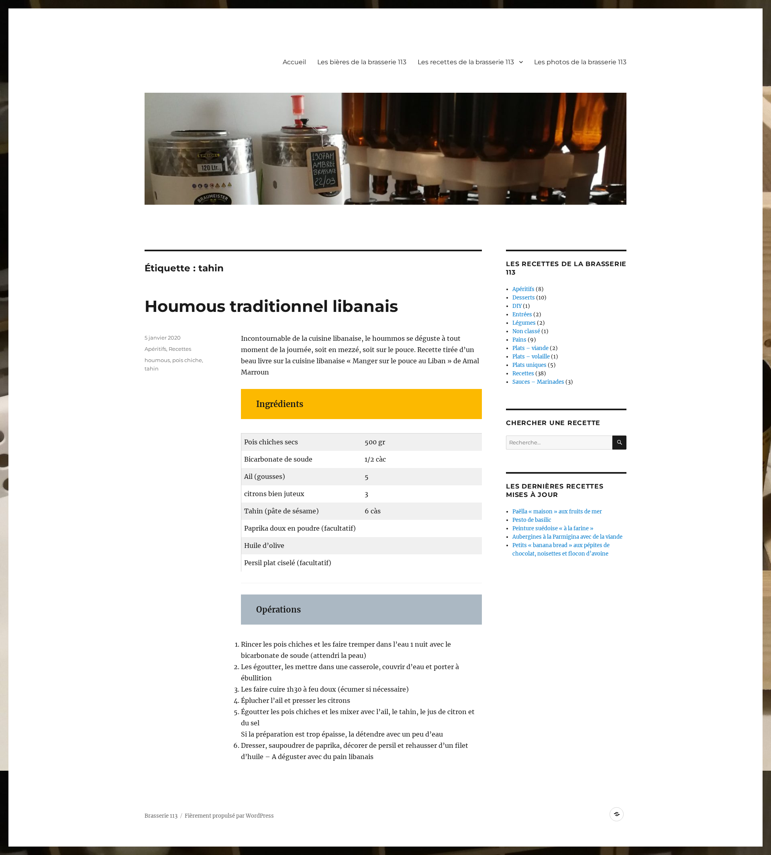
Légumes (524, 323)
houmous (157, 360)
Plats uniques (529, 365)
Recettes (180, 349)
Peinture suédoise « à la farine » (553, 528)
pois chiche (187, 360)
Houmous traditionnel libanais (271, 306)
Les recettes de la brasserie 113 (466, 62)
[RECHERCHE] (619, 443)
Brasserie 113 (161, 815)
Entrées (522, 314)
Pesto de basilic (531, 520)
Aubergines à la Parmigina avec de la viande (567, 536)
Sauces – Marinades (538, 382)
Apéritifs (155, 349)
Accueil (294, 62)
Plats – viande (530, 348)
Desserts (523, 297)
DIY (517, 306)
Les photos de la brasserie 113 (580, 62)
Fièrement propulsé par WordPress (229, 815)
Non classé (526, 331)
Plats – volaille (531, 356)
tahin (152, 368)
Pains (519, 339)
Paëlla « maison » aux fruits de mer (557, 511)
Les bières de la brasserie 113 (361, 62)
